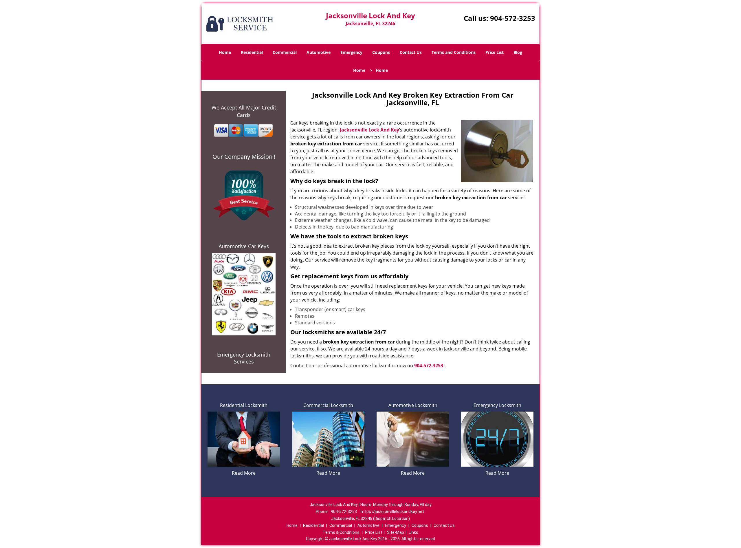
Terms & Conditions (341, 532)
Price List (494, 52)
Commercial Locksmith (328, 405)
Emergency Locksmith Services (243, 358)
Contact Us (411, 52)
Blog (517, 52)
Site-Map (395, 532)
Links (413, 532)
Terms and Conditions (454, 52)
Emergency (351, 52)
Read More (244, 473)
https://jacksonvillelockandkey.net (392, 511)
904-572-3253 (512, 18)
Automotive (319, 52)
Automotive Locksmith (412, 405)
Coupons (381, 52)
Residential (252, 52)
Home (225, 52)
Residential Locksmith (243, 405)
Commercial (285, 52)
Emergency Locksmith (497, 405)
